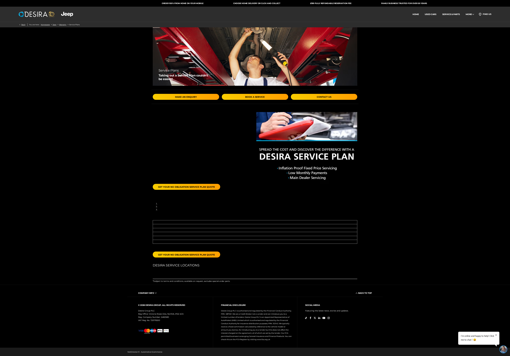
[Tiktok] (306, 318)
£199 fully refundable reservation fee (269, 3)
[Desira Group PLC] (36, 14)
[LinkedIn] (319, 318)
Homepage (45, 25)
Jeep (54, 25)
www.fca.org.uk (263, 339)
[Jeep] (67, 14)
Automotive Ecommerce (151, 352)
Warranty (62, 25)
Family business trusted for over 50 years (342, 3)
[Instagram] (328, 318)
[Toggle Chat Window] (503, 349)
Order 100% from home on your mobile (121, 3)
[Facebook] (310, 318)
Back (23, 25)
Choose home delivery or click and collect (195, 3)
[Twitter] (314, 318)
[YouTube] (324, 318)
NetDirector (133, 352)
